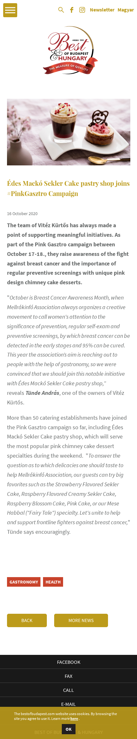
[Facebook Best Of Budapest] (72, 12)
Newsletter (102, 10)
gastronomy (24, 582)
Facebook (68, 662)
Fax (68, 676)
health (53, 582)
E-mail (68, 704)
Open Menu (10, 10)
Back (26, 620)
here (74, 718)
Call (68, 690)
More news (81, 620)
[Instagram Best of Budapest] (82, 12)
